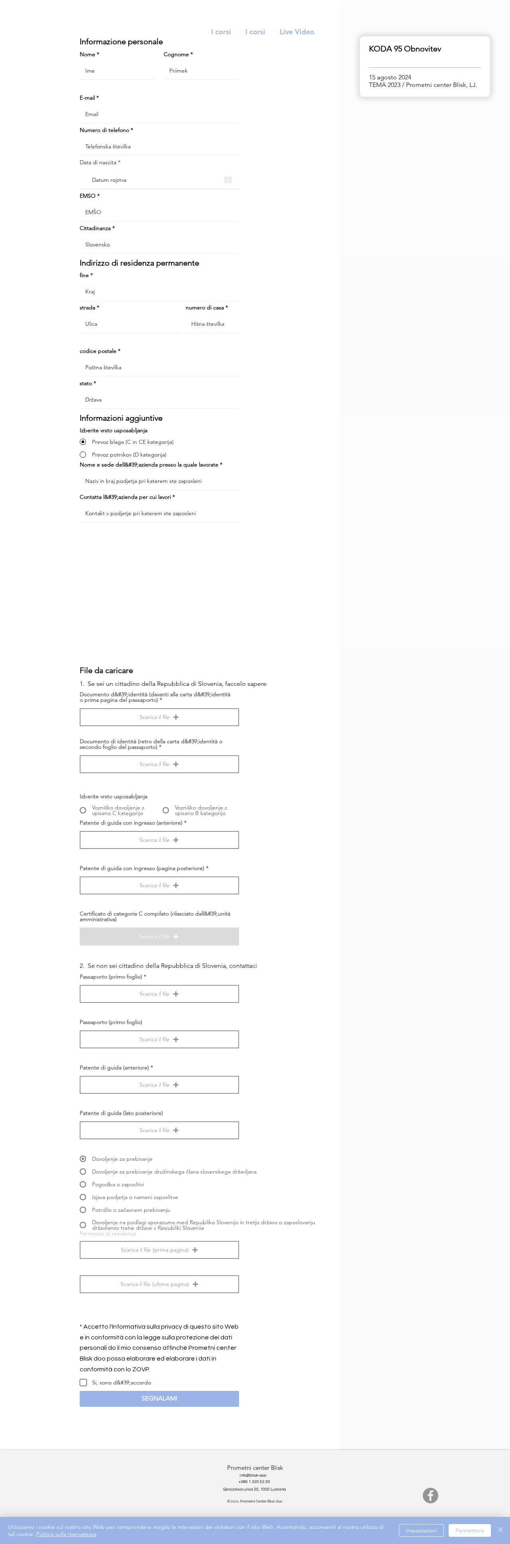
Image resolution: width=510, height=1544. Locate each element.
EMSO (88, 196)
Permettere (469, 1530)
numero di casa (205, 307)
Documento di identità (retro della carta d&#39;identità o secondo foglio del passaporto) (151, 744)
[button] (159, 717)
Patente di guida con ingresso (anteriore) (131, 822)
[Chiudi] (500, 1530)
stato (86, 383)
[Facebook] (430, 1495)
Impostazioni (421, 1530)
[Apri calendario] (228, 180)
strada (87, 307)
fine (84, 275)
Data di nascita (102, 162)
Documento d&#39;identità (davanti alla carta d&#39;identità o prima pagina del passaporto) (155, 697)
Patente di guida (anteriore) (114, 1067)
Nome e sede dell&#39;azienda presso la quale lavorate (149, 464)
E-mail (87, 97)
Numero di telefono (104, 130)
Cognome (176, 54)
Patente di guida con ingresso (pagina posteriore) (142, 868)
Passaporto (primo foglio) (111, 976)
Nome (87, 54)
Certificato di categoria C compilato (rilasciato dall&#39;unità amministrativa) (155, 916)
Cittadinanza (95, 228)
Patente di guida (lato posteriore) (121, 1113)
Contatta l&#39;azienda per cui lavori (125, 497)
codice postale (98, 351)
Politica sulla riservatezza (66, 1534)
